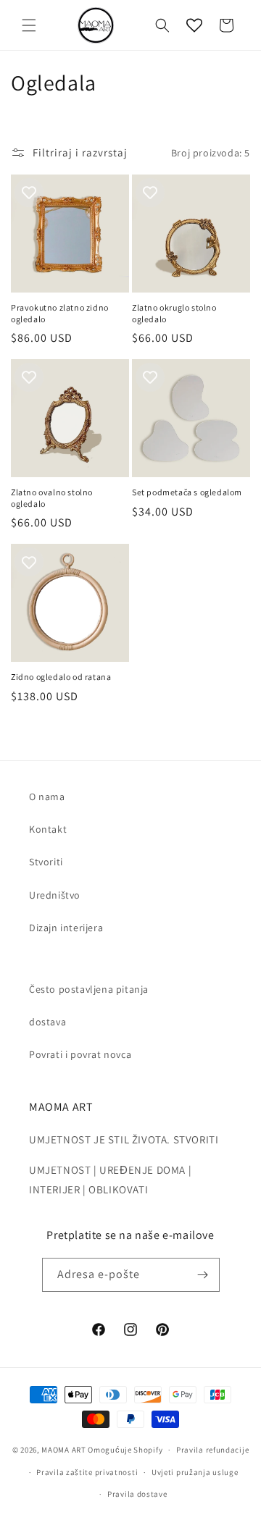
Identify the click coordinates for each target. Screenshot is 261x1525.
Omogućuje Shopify (125, 1450)
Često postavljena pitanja (89, 989)
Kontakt (48, 829)
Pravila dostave (137, 1494)
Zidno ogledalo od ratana (61, 676)
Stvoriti (46, 861)
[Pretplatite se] (203, 1275)
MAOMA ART (63, 1450)
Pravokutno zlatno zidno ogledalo (60, 313)
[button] (29, 25)
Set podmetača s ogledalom (187, 492)
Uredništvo (54, 895)
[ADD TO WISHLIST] (29, 192)
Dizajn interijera (66, 927)
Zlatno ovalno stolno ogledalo (52, 498)
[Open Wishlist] (194, 25)
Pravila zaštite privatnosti (87, 1472)
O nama (47, 796)
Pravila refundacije (212, 1450)
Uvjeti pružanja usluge (195, 1472)
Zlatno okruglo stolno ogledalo (174, 313)
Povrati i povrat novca (80, 1054)
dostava (47, 1021)
